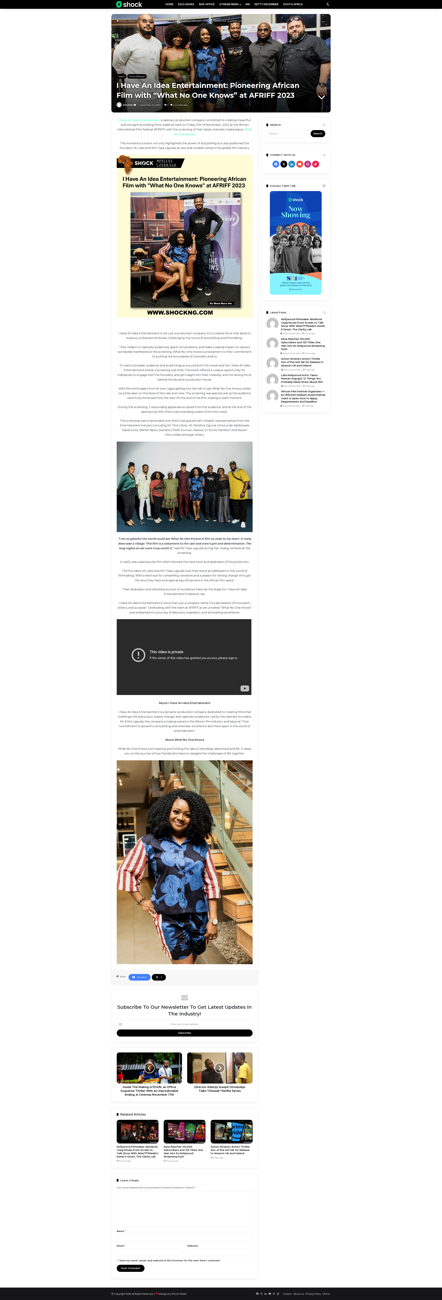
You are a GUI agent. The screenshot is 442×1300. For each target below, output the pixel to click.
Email (121, 1245)
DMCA (326, 1293)
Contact (287, 1293)
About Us (299, 1293)
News (131, 21)
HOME (169, 4)
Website (192, 1245)
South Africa (293, 4)
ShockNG (128, 105)
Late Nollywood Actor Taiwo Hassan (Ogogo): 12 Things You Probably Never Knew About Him (302, 379)
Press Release (137, 76)
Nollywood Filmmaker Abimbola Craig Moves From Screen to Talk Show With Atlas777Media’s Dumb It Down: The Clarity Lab (137, 1151)
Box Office (207, 4)
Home (122, 21)
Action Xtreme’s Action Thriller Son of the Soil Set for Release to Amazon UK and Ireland (230, 1150)
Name (121, 1231)
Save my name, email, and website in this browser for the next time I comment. (169, 1260)
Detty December (266, 4)
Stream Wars (229, 4)
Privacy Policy (313, 1293)
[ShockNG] (129, 4)
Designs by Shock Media (172, 1293)
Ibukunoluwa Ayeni (292, 333)
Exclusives (186, 4)
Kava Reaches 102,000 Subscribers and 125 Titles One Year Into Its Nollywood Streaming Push (183, 1151)
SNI (247, 4)
